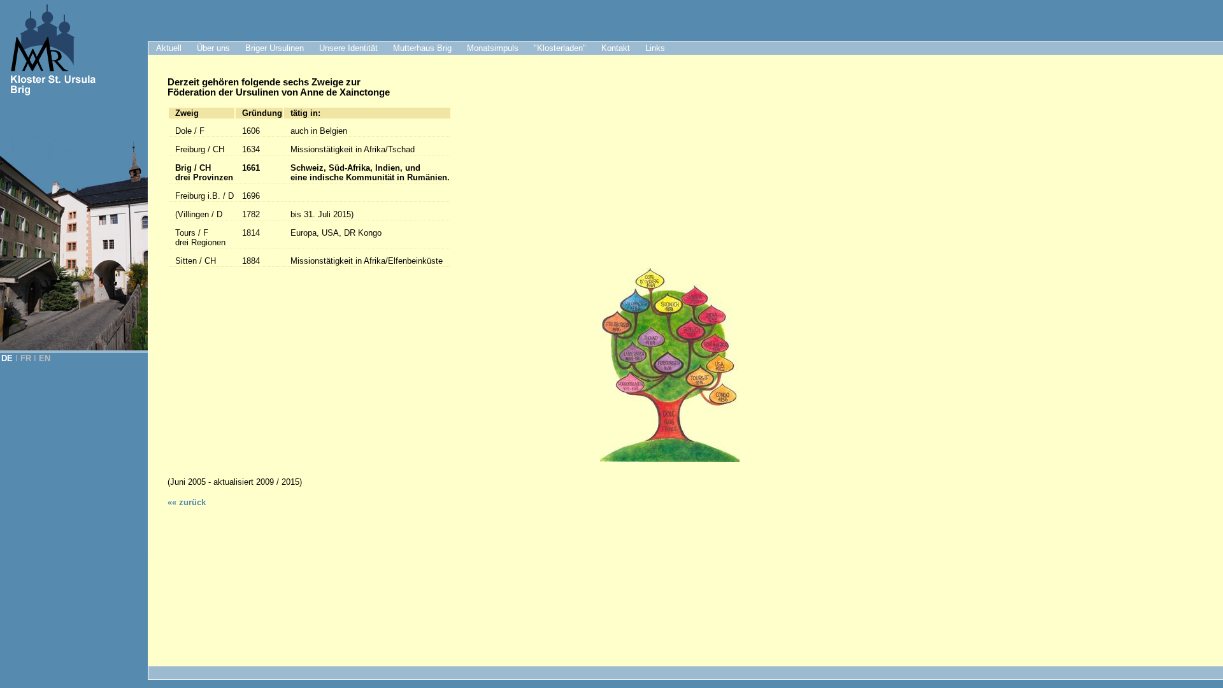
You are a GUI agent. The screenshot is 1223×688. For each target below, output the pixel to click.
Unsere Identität (348, 48)
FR (25, 358)
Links (655, 48)
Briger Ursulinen (274, 48)
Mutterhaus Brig (422, 48)
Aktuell (169, 48)
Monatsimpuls (493, 48)
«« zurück (187, 502)
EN (44, 358)
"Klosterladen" (560, 48)
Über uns (213, 48)
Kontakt (615, 48)
